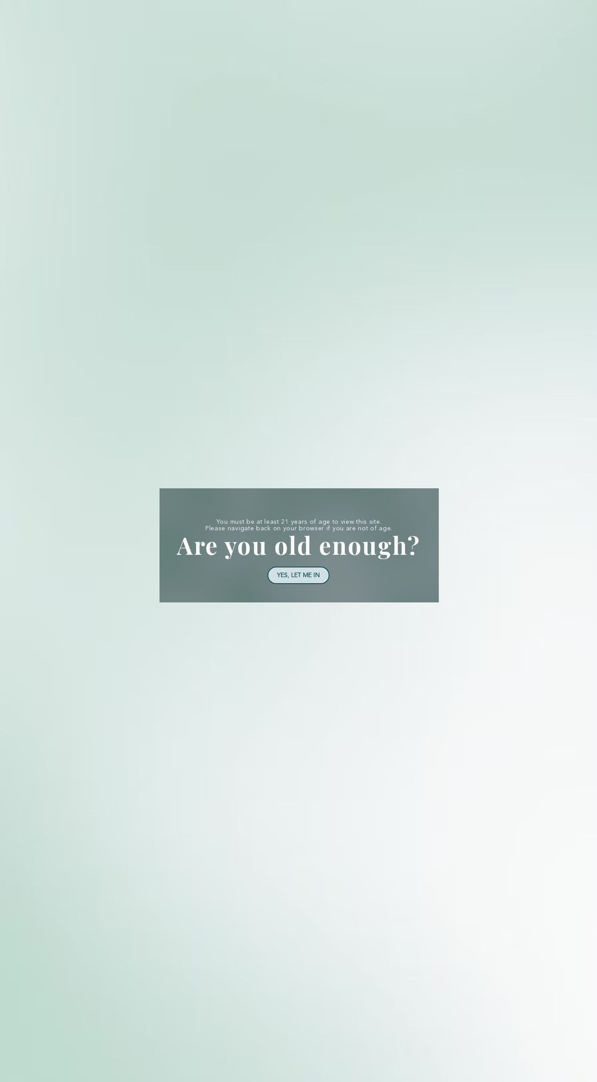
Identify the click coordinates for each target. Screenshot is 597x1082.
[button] (298, 575)
